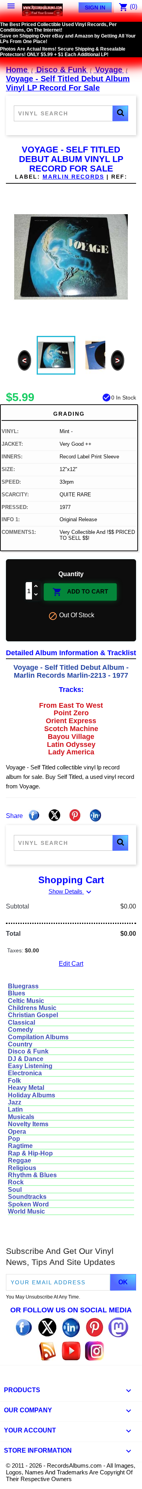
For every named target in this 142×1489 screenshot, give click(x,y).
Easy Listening (30, 1066)
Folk (14, 1080)
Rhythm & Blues (32, 1175)
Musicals (21, 1117)
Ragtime (20, 1145)
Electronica (25, 1073)
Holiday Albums (31, 1095)
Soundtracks (27, 1196)
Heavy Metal (26, 1087)
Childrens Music (32, 1008)
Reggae (19, 1160)
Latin (15, 1109)
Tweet (54, 815)
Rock (16, 1182)
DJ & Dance (25, 1058)
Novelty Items (28, 1124)
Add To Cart (80, 592)
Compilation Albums (38, 1037)
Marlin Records (73, 176)
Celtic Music (26, 1000)
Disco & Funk (28, 1051)
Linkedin (95, 815)
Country (20, 1044)
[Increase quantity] (36, 586)
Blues (16, 993)
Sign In (95, 7)
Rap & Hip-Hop (30, 1153)
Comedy (20, 1029)
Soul (15, 1189)
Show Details (71, 891)
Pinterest (75, 815)
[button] (120, 113)
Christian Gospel (33, 1015)
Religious (22, 1168)
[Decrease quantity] (36, 594)
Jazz (14, 1102)
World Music (26, 1211)
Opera (17, 1131)
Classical (21, 1022)
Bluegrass (23, 986)
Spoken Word (28, 1204)
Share (34, 815)
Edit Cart (71, 963)
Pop (14, 1138)
